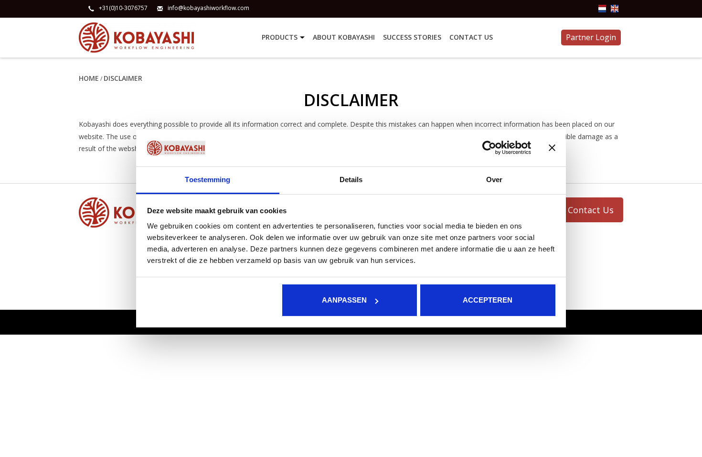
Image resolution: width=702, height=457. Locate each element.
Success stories (412, 37)
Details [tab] (351, 179)
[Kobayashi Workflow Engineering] (169, 37)
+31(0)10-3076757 (123, 8)
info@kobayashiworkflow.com (208, 8)
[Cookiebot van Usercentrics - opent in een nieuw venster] (489, 148)
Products (280, 37)
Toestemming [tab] (207, 179)
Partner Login (591, 37)
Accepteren (487, 300)
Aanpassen (344, 300)
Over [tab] (494, 179)
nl (602, 8)
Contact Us (471, 37)
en (614, 8)
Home (89, 78)
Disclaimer (123, 78)
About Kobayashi (344, 37)
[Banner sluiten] (552, 148)
